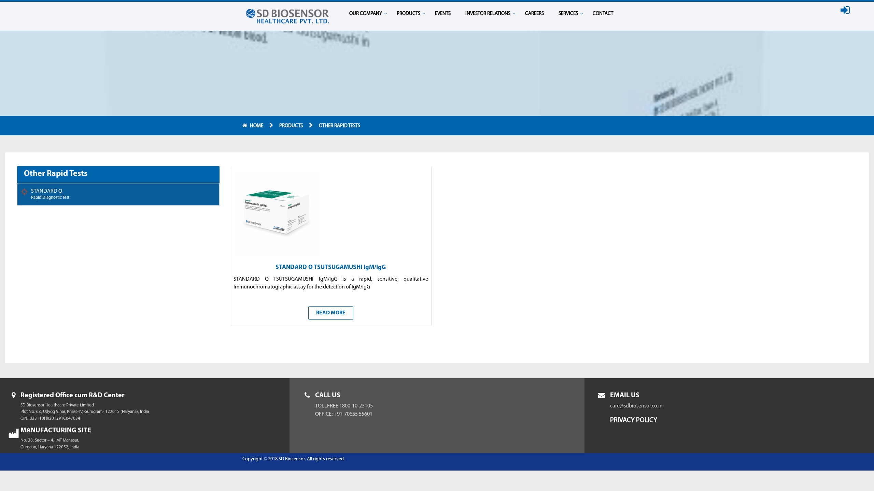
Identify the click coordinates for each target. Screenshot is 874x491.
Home (257, 126)
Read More (331, 313)
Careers (534, 13)
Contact (603, 13)
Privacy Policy (633, 420)
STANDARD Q (50, 194)
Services (568, 13)
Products (408, 13)
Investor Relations (487, 13)
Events (443, 13)
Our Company (365, 13)
